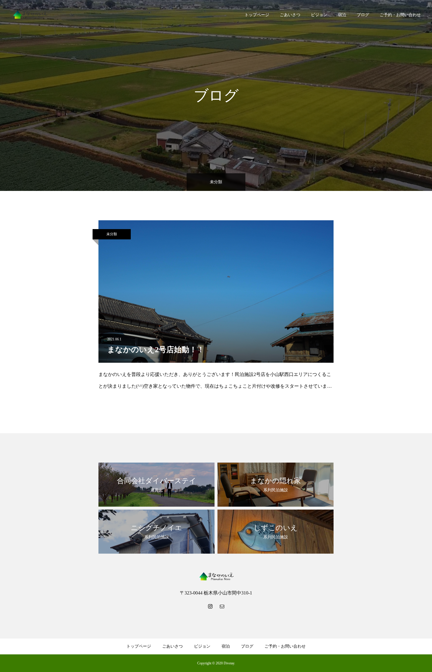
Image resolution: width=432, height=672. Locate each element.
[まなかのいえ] (30, 15)
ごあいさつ (290, 15)
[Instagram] (210, 606)
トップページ (257, 15)
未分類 (111, 234)
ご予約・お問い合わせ (400, 15)
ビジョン (319, 15)
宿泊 (342, 15)
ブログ (363, 15)
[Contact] (222, 606)
